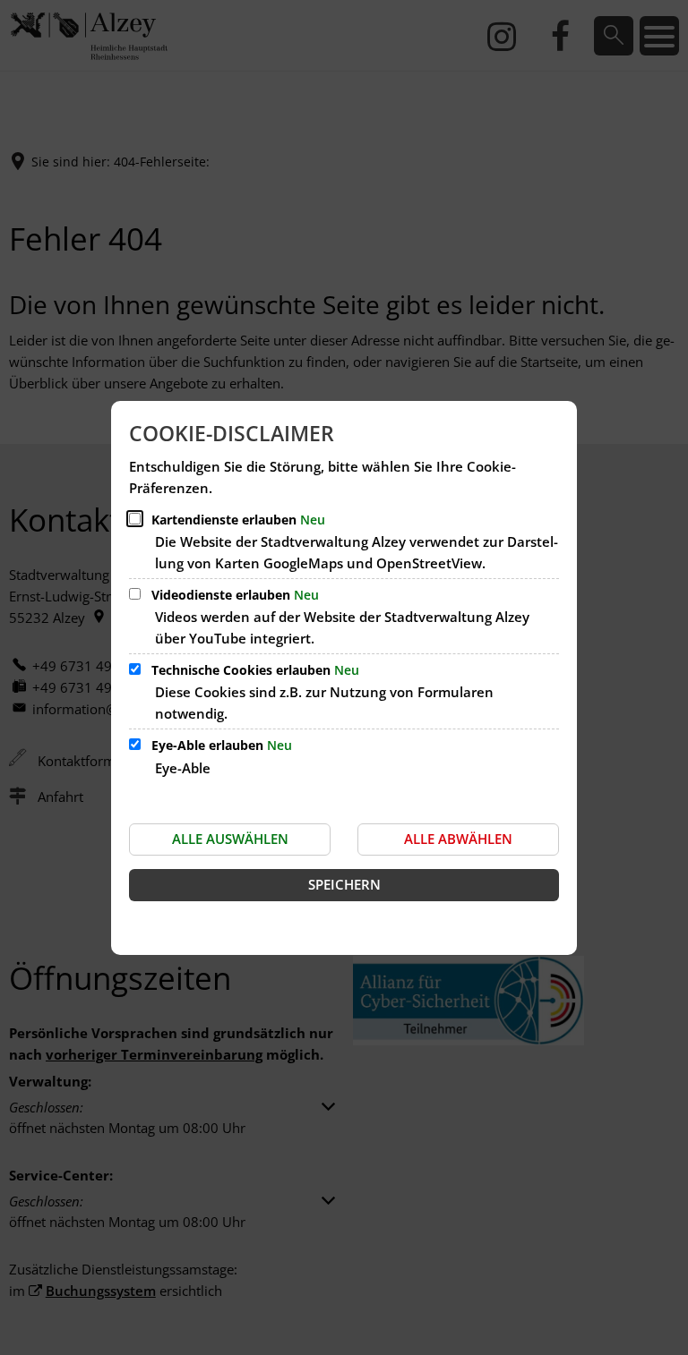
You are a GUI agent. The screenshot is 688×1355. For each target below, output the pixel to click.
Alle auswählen (230, 839)
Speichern (344, 884)
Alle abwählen (458, 839)
